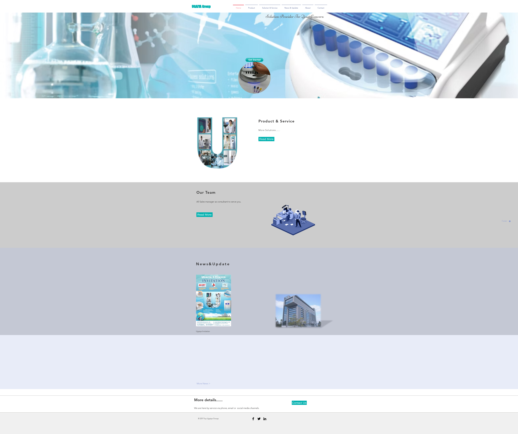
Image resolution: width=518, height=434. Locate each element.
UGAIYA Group (201, 6)
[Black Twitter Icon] (259, 419)
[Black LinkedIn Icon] (265, 419)
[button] (267, 91)
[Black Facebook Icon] (253, 419)
